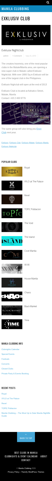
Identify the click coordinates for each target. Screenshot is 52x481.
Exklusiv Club (15, 143)
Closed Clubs (7, 369)
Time (26, 320)
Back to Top (26, 438)
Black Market (30, 306)
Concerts (5, 364)
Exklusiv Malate (28, 143)
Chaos (27, 292)
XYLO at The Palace (33, 181)
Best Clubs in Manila (26, 452)
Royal (27, 167)
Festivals (5, 359)
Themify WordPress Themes (32, 472)
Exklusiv (5, 143)
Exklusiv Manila (42, 143)
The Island (29, 237)
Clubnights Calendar (10, 349)
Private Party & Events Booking (15, 373)
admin (5, 56)
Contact (26, 460)
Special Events (8, 354)
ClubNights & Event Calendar (21, 456)
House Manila (31, 278)
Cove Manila (30, 250)
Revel (27, 195)
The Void (28, 223)
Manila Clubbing (15, 8)
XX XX (26, 264)
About (43, 456)
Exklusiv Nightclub (13, 50)
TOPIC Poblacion (32, 209)
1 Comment (17, 56)
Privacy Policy (13, 472)
